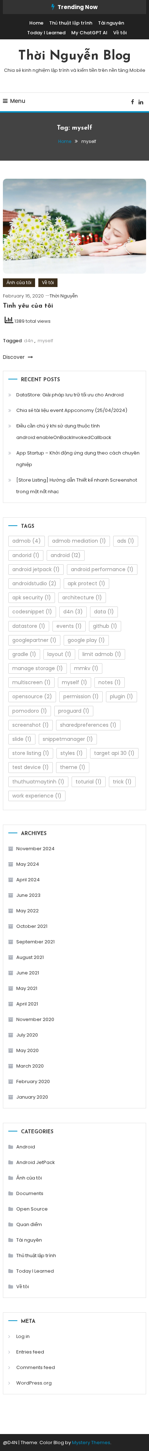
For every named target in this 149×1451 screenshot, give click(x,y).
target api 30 (114, 753)
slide (21, 739)
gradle (24, 654)
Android (25, 1146)
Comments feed (35, 1367)
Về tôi (120, 32)
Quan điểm (29, 1224)
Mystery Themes (91, 1442)
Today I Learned (46, 32)
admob (26, 540)
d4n (28, 340)
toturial (89, 781)
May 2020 (27, 1050)
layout (59, 654)
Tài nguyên (111, 22)
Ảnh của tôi (19, 282)
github (105, 626)
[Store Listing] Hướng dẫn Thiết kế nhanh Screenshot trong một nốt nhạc (76, 486)
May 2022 (27, 910)
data (104, 611)
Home (36, 22)
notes (109, 682)
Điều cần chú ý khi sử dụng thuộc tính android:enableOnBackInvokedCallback (63, 431)
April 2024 (28, 879)
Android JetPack (35, 1162)
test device (30, 767)
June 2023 (28, 895)
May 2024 (27, 864)
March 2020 (30, 1066)
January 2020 (32, 1097)
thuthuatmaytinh (38, 781)
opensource (32, 696)
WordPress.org (34, 1383)
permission (81, 696)
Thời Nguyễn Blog (74, 56)
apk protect (86, 583)
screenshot (30, 725)
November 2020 (35, 1019)
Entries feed (30, 1351)
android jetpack (36, 569)
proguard (73, 710)
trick (122, 781)
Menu (17, 101)
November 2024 (35, 848)
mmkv (86, 668)
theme (72, 767)
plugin (121, 696)
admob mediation (79, 540)
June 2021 (27, 972)
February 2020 (33, 1081)
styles (71, 753)
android (66, 555)
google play (86, 640)
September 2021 (35, 941)
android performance (102, 569)
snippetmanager (68, 739)
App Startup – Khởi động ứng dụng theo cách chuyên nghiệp (78, 458)
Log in (23, 1336)
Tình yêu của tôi (28, 306)
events (69, 626)
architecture (82, 597)
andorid (25, 555)
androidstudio (34, 583)
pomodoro (29, 710)
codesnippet (32, 611)
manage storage (37, 668)
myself (45, 340)
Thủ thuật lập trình (70, 22)
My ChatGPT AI (89, 32)
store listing (30, 753)
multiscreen (31, 682)
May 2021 (26, 988)
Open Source (32, 1208)
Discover (14, 357)
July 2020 (27, 1034)
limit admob (101, 654)
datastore (28, 626)
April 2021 (27, 1003)
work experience (36, 795)
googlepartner (34, 640)
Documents (29, 1193)
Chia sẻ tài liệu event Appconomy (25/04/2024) (71, 410)
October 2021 (31, 926)
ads (125, 540)
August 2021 (30, 957)
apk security (31, 597)
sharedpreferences (88, 725)
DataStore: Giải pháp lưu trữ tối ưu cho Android (70, 394)
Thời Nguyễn (64, 295)
